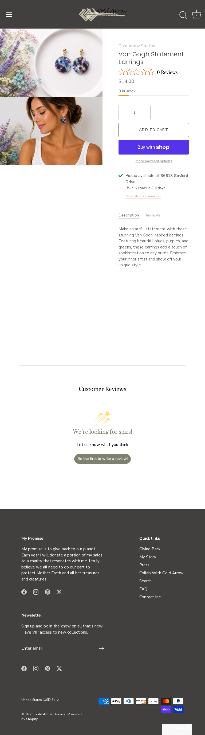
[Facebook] (24, 591)
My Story (147, 557)
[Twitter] (59, 591)
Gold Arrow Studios (137, 46)
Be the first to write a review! (102, 458)
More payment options (154, 161)
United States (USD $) (38, 700)
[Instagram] (35, 591)
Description (129, 215)
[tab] (131, 215)
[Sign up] (101, 648)
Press (144, 565)
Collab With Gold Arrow (161, 573)
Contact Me (150, 597)
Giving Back (149, 549)
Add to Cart (153, 130)
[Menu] (9, 14)
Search (145, 581)
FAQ (143, 589)
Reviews (152, 215)
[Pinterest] (47, 591)
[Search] (183, 15)
